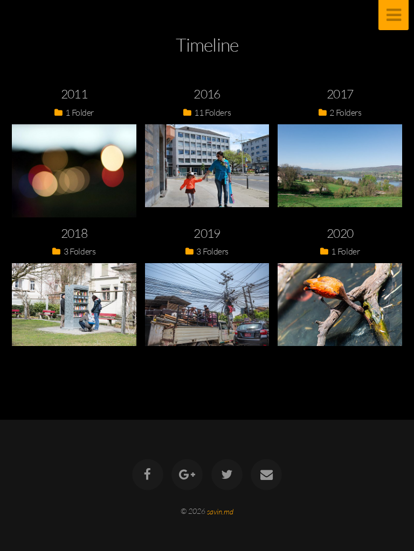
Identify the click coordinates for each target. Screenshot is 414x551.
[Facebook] (147, 474)
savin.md (220, 510)
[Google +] (187, 474)
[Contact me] (266, 474)
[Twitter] (227, 474)
